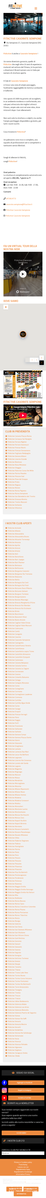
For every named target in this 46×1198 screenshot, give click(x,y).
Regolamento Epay (23, 1169)
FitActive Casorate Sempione (18, 210)
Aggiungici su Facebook (24, 1082)
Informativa (21, 1194)
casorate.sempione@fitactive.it (19, 204)
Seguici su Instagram (24, 1090)
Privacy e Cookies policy (23, 1162)
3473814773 (11, 198)
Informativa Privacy (23, 1174)
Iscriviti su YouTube (24, 1098)
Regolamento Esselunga (23, 1172)
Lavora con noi (23, 1167)
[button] (6, 24)
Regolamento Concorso (23, 1177)
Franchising (23, 1165)
